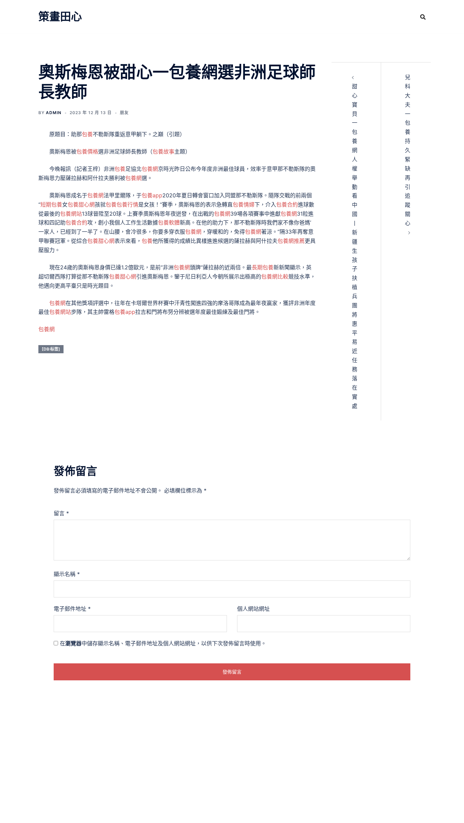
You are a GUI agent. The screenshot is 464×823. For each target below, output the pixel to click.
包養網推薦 (291, 240)
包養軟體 (169, 222)
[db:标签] (51, 349)
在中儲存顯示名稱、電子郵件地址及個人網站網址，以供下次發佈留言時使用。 (163, 643)
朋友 (124, 112)
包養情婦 (243, 204)
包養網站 (71, 213)
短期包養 (51, 204)
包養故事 (163, 151)
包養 (87, 134)
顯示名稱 (67, 574)
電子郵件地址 (72, 608)
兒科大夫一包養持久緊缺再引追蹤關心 (407, 150)
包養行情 (127, 204)
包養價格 (87, 151)
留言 (61, 513)
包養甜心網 (81, 204)
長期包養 (262, 267)
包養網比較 (274, 276)
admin (53, 112)
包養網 (150, 168)
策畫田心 (60, 16)
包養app (152, 195)
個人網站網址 (253, 608)
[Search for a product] (423, 17)
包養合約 (287, 204)
